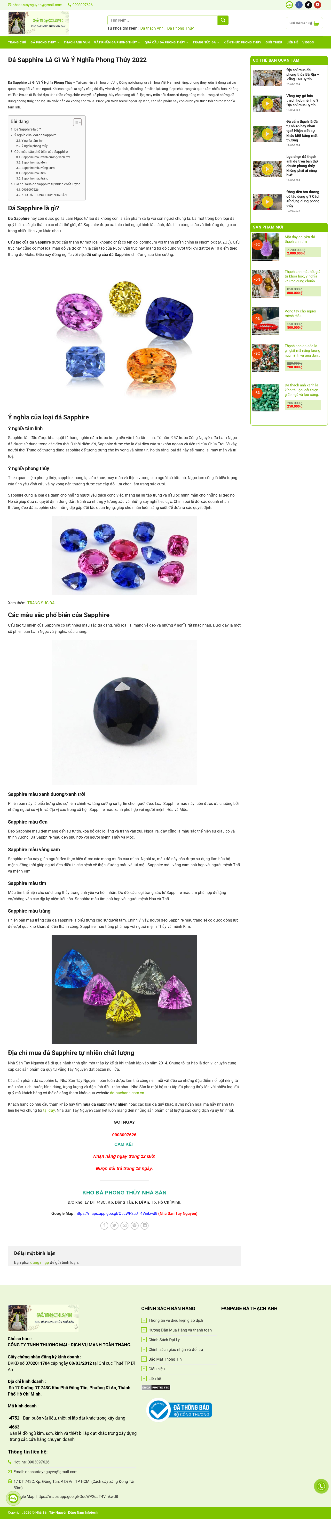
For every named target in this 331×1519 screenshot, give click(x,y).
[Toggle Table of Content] (75, 122)
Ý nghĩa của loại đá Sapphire (35, 135)
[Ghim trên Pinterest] (135, 1226)
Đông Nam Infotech (83, 1513)
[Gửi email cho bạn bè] (124, 1226)
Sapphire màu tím (34, 173)
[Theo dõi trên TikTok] (308, 4)
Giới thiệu (274, 42)
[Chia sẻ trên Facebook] (104, 1226)
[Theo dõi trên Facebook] (299, 4)
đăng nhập (39, 1262)
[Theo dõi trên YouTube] (317, 4)
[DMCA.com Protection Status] (156, 1387)
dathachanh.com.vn (127, 1093)
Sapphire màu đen (34, 162)
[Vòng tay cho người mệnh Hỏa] (265, 321)
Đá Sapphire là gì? (27, 129)
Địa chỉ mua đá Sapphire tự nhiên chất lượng (47, 184)
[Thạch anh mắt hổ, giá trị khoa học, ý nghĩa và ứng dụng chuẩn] (265, 284)
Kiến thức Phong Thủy (242, 42)
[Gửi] (223, 20)
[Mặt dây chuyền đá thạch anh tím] (265, 247)
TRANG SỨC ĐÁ (41, 603)
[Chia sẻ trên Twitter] (114, 1226)
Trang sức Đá (204, 42)
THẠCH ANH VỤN (77, 42)
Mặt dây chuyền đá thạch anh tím (300, 239)
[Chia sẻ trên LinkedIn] (145, 1226)
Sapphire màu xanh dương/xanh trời (46, 157)
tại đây (49, 1110)
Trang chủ (17, 42)
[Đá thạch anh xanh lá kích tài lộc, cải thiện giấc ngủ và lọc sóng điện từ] (265, 398)
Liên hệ (292, 42)
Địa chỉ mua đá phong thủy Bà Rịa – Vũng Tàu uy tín (302, 75)
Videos (308, 42)
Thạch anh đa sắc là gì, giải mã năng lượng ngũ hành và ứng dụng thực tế (302, 351)
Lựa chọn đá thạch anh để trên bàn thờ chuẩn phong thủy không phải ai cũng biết (302, 166)
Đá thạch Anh (152, 28)
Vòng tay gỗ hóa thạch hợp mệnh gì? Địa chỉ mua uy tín (302, 100)
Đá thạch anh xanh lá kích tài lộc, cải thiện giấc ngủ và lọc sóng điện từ (301, 390)
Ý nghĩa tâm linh (32, 140)
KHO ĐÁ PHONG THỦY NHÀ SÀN (44, 195)
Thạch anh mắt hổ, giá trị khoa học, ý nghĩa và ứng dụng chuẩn (302, 276)
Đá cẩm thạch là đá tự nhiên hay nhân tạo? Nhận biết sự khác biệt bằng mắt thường (302, 131)
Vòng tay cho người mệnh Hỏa (300, 313)
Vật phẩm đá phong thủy (115, 42)
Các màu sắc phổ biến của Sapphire (41, 152)
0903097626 (30, 189)
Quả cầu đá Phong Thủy (165, 42)
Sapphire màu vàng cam (38, 168)
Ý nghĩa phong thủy (34, 146)
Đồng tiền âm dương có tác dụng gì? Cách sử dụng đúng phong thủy (303, 199)
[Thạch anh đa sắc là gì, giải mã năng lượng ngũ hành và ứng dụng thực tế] (265, 358)
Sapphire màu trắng (35, 178)
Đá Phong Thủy (180, 28)
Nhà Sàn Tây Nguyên (51, 1513)
